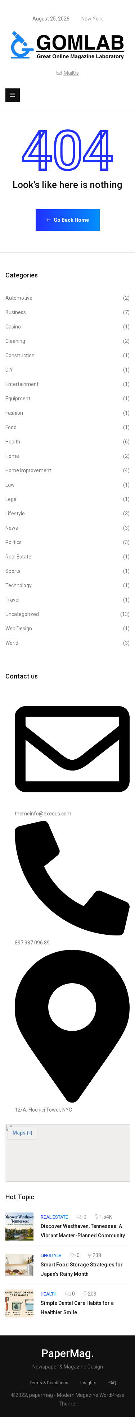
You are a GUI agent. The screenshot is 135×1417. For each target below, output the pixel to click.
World (67, 643)
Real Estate (67, 557)
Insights (88, 1382)
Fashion (67, 413)
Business (67, 312)
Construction (67, 355)
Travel (67, 600)
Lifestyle (67, 513)
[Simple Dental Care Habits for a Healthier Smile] (19, 1303)
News (67, 528)
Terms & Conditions (49, 1382)
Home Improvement (67, 470)
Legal (67, 499)
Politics (67, 542)
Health (67, 442)
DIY (67, 370)
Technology (67, 585)
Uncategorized (67, 614)
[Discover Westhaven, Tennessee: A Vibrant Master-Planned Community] (19, 1227)
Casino (67, 327)
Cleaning (67, 341)
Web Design (67, 628)
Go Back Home (71, 220)
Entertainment (67, 384)
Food (67, 427)
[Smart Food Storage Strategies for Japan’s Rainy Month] (19, 1265)
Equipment (67, 398)
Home (67, 456)
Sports (67, 571)
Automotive (67, 298)
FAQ (112, 1382)
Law (67, 485)
